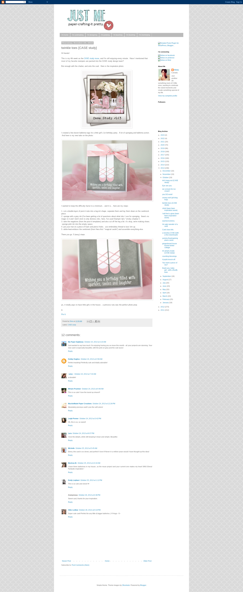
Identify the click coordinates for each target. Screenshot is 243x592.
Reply (70, 351)
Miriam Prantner (74, 389)
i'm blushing (130, 35)
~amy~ (71, 374)
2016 (163, 158)
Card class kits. (168, 230)
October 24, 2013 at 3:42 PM (90, 419)
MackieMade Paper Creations (80, 404)
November (167, 174)
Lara (70, 433)
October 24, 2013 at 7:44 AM (85, 374)
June (165, 286)
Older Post (147, 561)
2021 (163, 142)
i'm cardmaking (78, 35)
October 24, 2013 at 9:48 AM (93, 389)
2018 (163, 152)
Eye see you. (167, 186)
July (164, 283)
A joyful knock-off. (169, 259)
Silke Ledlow (73, 510)
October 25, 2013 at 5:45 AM (86, 448)
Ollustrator (126, 585)
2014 (163, 165)
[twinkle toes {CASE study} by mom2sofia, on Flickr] (107, 201)
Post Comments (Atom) (80, 565)
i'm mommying (144, 35)
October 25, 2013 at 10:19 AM (89, 463)
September (167, 276)
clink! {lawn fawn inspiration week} (169, 209)
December (167, 171)
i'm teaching (117, 35)
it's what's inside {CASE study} (168, 252)
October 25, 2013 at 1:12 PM (91, 480)
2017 (163, 155)
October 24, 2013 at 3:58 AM (91, 359)
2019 (163, 148)
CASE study (72, 325)
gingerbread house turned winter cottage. (169, 246)
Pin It (63, 314)
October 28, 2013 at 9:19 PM (90, 510)
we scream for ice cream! (169, 190)
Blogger (143, 585)
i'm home (64, 35)
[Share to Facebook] (96, 321)
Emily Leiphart (74, 480)
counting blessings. (169, 256)
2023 (163, 135)
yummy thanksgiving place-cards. (170, 239)
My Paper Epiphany (76, 342)
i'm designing (92, 35)
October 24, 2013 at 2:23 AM (95, 342)
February (166, 299)
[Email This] (88, 321)
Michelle (71, 448)
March (165, 296)
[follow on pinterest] (166, 58)
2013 (163, 168)
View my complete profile (167, 96)
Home (107, 561)
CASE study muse (91, 58)
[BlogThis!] (90, 321)
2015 (163, 161)
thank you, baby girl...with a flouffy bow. (169, 270)
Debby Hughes (74, 359)
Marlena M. (72, 463)
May (164, 290)
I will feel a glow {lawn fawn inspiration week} (170, 216)
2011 (163, 310)
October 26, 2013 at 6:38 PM (89, 495)
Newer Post (66, 561)
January (166, 303)
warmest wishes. (168, 221)
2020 (163, 145)
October (166, 178)
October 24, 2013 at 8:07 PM (83, 433)
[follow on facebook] (166, 55)
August (165, 280)
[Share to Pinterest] (98, 321)
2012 (163, 307)
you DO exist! (167, 194)
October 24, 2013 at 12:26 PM (104, 404)
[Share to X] (93, 321)
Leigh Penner (73, 419)
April (164, 293)
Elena (72, 321)
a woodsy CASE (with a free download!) (170, 234)
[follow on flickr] (164, 60)
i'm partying (105, 35)
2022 (163, 138)
